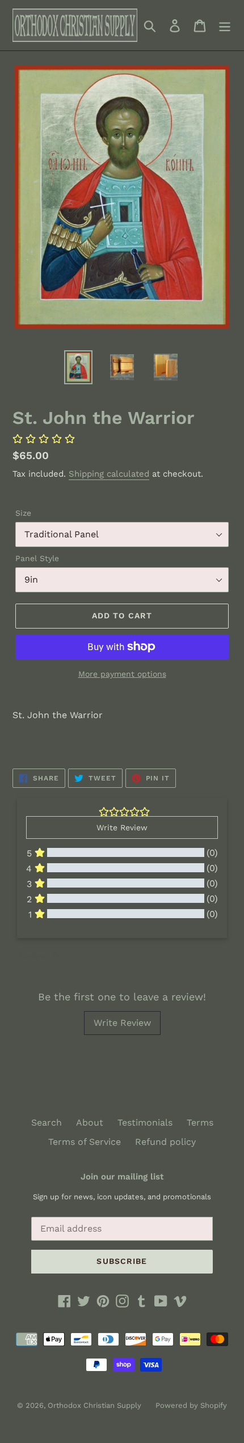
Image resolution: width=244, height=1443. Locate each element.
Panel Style (37, 558)
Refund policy (165, 1141)
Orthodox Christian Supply (94, 1405)
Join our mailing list (122, 1177)
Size (23, 512)
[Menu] (224, 25)
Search (46, 1122)
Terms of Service (84, 1141)
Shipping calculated (109, 474)
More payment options (122, 673)
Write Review (122, 1022)
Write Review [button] (122, 827)
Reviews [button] (40, 955)
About (89, 1122)
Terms (200, 1122)
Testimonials (145, 1122)
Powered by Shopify (191, 1405)
